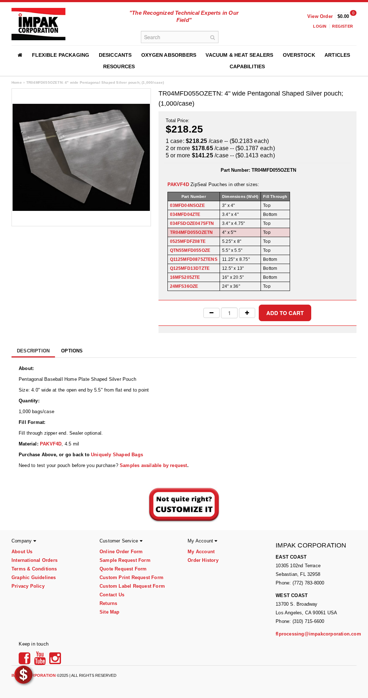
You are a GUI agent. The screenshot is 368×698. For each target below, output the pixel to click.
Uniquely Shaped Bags (117, 454)
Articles (337, 55)
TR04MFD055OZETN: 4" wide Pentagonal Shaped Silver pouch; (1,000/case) (95, 82)
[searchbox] (179, 37)
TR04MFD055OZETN (191, 232)
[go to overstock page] (23, 674)
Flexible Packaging (60, 55)
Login (319, 26)
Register (342, 26)
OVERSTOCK (299, 55)
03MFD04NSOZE (187, 205)
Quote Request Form (123, 569)
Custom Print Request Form (132, 577)
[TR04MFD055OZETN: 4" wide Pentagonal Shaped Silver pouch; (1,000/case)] (81, 157)
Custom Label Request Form (132, 586)
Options (72, 350)
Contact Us (112, 594)
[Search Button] (212, 37)
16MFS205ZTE (185, 277)
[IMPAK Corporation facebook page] (25, 661)
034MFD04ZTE (185, 214)
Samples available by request (153, 465)
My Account (201, 551)
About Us (22, 551)
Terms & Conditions (34, 569)
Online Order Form (121, 551)
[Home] (20, 55)
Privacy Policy (28, 586)
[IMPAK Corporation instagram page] (55, 661)
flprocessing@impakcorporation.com (318, 634)
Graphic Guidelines (34, 577)
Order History (203, 560)
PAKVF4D (178, 184)
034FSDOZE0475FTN (192, 223)
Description (33, 350)
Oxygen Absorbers (168, 55)
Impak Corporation (34, 675)
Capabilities (247, 66)
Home (17, 82)
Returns (108, 603)
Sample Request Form (125, 560)
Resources (119, 66)
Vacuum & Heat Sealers (239, 55)
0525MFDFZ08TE (188, 241)
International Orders (35, 560)
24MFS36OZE (184, 286)
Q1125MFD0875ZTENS (193, 259)
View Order (320, 16)
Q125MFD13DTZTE (190, 268)
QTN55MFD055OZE (190, 250)
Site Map (110, 612)
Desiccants (115, 55)
